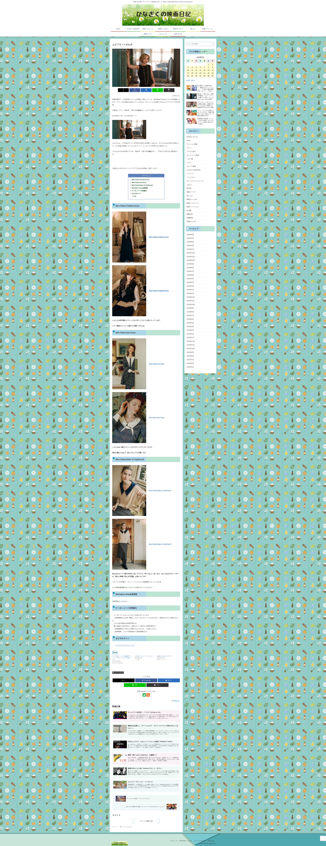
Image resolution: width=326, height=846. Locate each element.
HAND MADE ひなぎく (185, 840)
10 (188, 70)
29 (208, 76)
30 (212, 76)
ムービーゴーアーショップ (125, 645)
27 (200, 76)
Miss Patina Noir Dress (139, 182)
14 (204, 70)
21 (204, 73)
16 (212, 70)
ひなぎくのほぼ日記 (118, 672)
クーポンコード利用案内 (139, 190)
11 (192, 70)
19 (196, 73)
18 (192, 73)
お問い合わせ (211, 840)
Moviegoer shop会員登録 (140, 188)
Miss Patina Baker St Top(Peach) (142, 185)
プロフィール (173, 840)
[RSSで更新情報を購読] (148, 695)
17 (188, 73)
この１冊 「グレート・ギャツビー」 (144, 656)
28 (204, 76)
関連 (134, 196)
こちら (122, 601)
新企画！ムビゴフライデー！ (165, 656)
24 (188, 76)
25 (192, 76)
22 (208, 73)
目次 (143, 175)
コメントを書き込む (146, 821)
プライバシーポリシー (200, 840)
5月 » (193, 80)
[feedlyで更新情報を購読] (144, 695)
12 (196, 70)
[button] (169, 90)
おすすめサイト (136, 193)
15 (208, 70)
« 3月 (188, 80)
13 (200, 70)
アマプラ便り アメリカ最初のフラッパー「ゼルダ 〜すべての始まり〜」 (121, 657)
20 (200, 73)
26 (196, 76)
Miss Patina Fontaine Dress (140, 179)
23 (212, 73)
